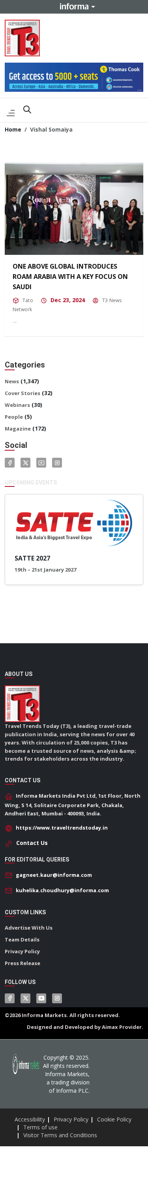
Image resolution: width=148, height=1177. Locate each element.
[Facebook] (10, 463)
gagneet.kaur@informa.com (54, 874)
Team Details (22, 939)
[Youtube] (41, 463)
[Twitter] (25, 463)
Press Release (22, 963)
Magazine (18, 428)
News (12, 381)
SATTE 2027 (32, 558)
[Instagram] (57, 463)
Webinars (17, 404)
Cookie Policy (114, 1119)
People (14, 416)
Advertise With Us (28, 927)
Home (13, 129)
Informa (74, 6)
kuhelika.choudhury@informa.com (62, 890)
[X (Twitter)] (25, 998)
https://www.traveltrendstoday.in (62, 827)
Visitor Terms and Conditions (60, 1135)
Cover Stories (22, 393)
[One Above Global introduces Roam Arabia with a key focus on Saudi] (74, 209)
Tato (27, 300)
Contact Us (32, 843)
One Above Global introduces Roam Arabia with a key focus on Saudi (70, 276)
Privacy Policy (22, 951)
